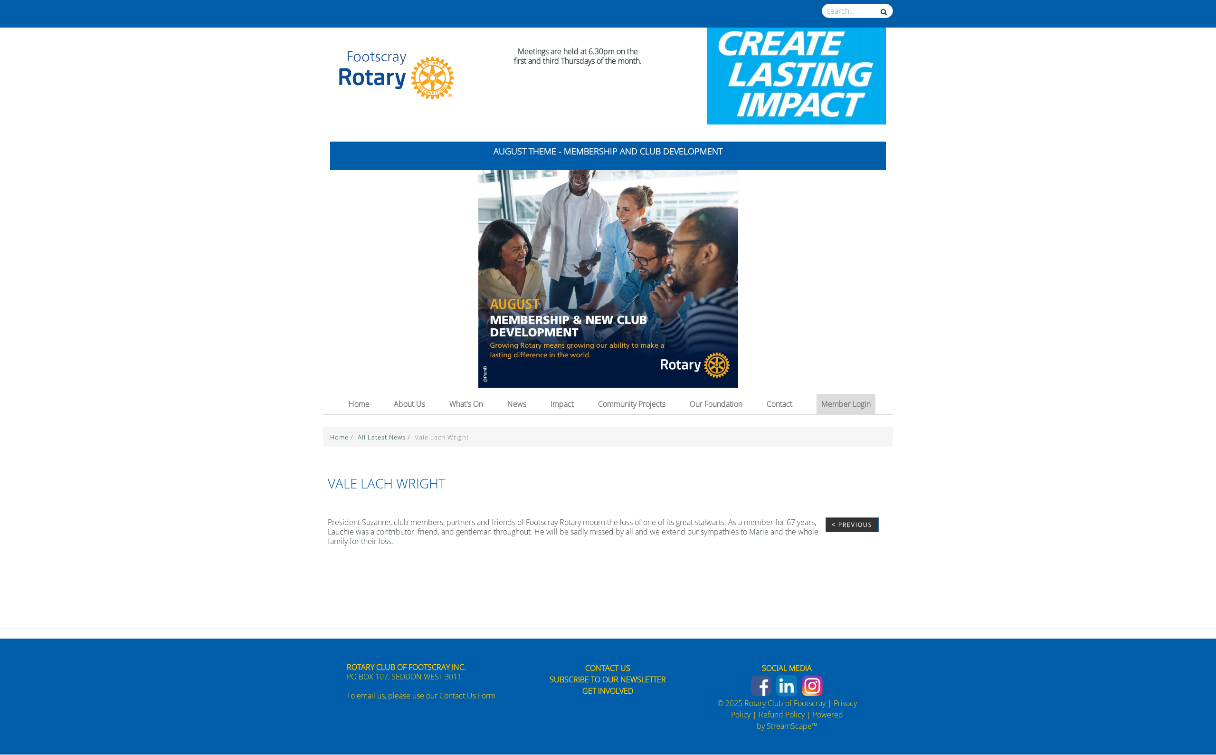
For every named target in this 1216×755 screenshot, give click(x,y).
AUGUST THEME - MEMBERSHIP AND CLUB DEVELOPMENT (608, 151)
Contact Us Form (467, 695)
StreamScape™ (792, 726)
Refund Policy (782, 714)
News (516, 404)
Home (359, 404)
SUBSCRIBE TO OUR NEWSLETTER (608, 679)
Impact (562, 404)
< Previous (852, 525)
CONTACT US (607, 668)
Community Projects (631, 404)
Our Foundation (716, 404)
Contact (779, 404)
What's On (466, 404)
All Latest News (383, 437)
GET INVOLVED (607, 691)
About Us (409, 404)
